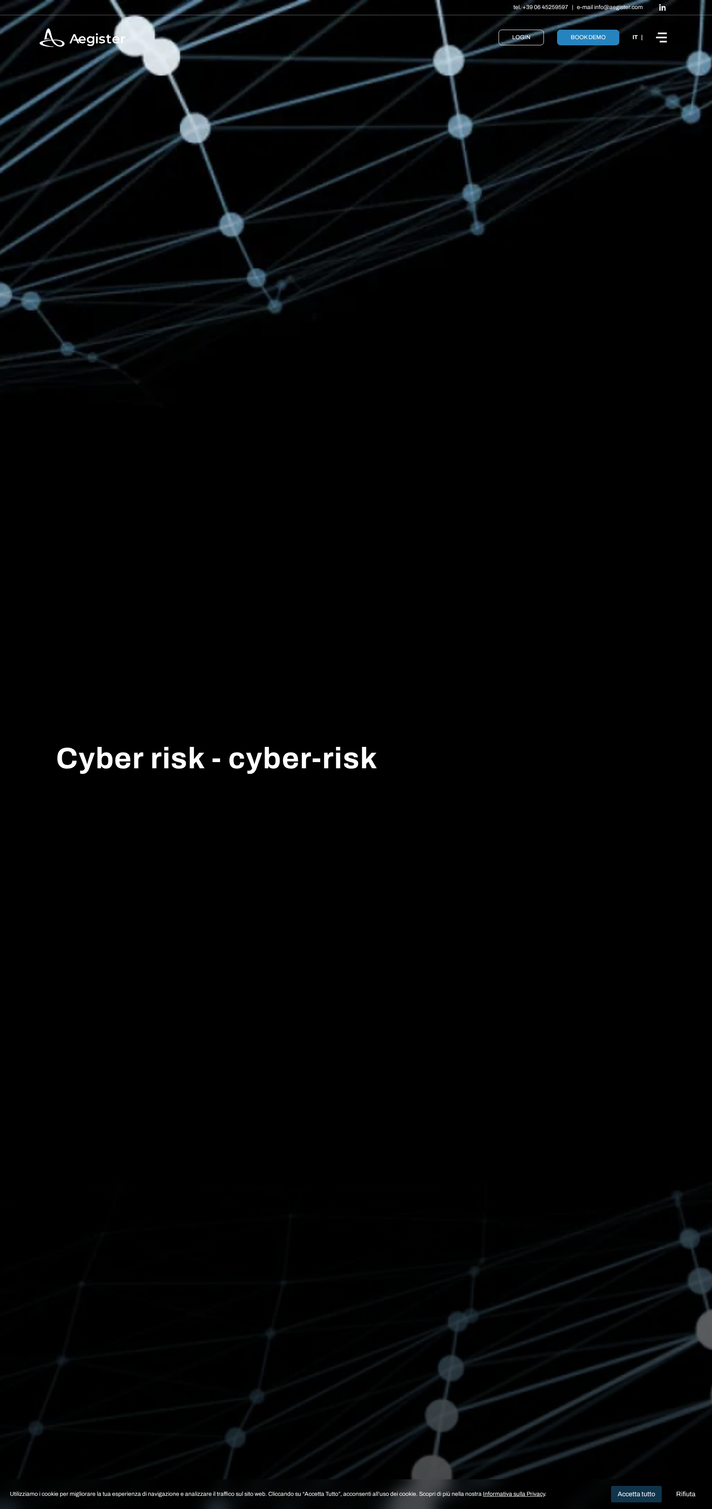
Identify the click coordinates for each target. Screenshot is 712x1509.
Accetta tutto (636, 1493)
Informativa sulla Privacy (514, 1494)
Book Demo (588, 37)
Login (521, 37)
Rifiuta (686, 1493)
